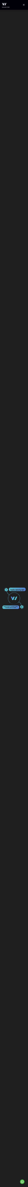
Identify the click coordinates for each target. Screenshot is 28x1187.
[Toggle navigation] (24, 5)
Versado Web (6, 7)
